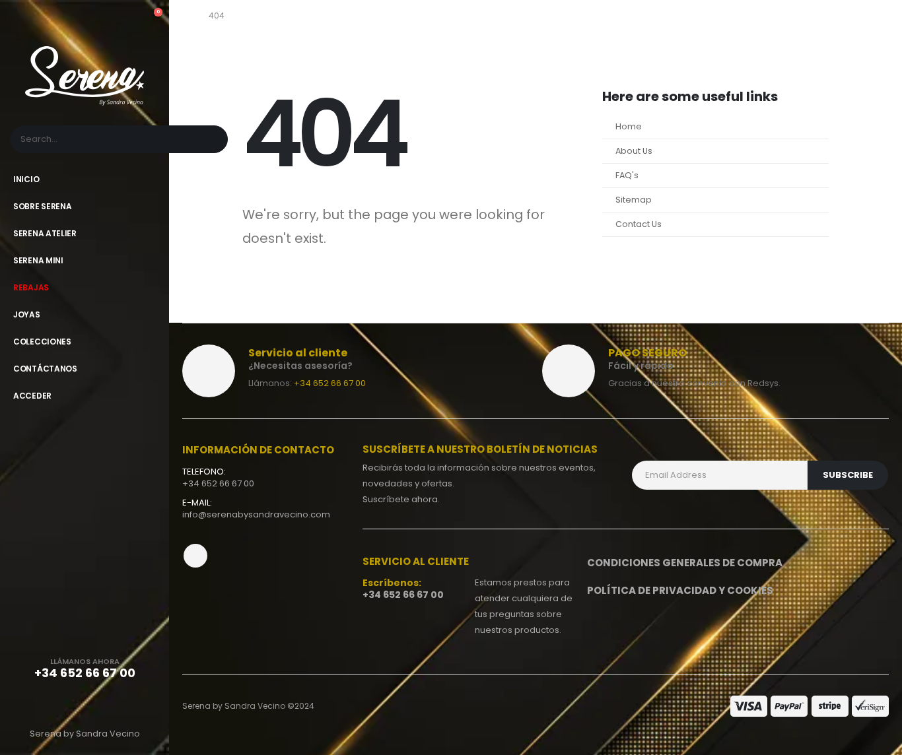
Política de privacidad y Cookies (680, 590)
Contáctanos (45, 368)
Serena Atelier (45, 233)
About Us (633, 150)
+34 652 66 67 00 (330, 383)
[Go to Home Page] (186, 16)
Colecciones (42, 341)
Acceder (32, 395)
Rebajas (31, 287)
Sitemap (633, 199)
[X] (84, 705)
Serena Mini (38, 260)
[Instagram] (117, 705)
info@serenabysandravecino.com (256, 514)
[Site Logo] (84, 76)
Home (628, 126)
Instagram (195, 556)
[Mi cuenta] (127, 18)
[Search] (210, 139)
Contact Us (638, 224)
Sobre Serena (42, 206)
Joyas (26, 314)
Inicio (26, 179)
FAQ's (627, 175)
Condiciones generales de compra (684, 563)
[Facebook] (51, 705)
